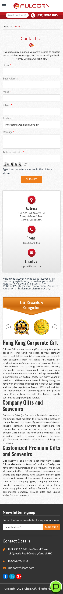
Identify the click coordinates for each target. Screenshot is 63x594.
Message (8, 132)
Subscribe (51, 526)
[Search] (26, 15)
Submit (31, 179)
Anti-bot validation (12, 152)
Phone (6, 92)
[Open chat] (55, 586)
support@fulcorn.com (31, 266)
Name (6, 65)
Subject (6, 105)
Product (7, 118)
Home (6, 26)
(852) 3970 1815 (47, 15)
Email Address (10, 78)
